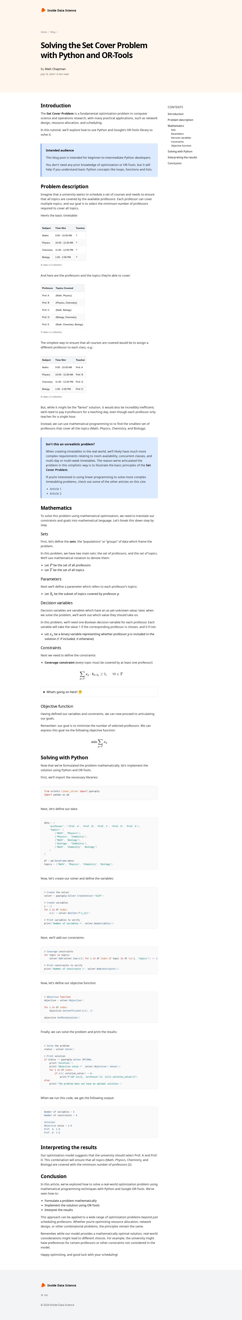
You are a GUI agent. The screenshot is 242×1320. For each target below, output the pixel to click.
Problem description (180, 120)
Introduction (176, 114)
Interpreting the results (182, 157)
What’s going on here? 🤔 (64, 692)
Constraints (177, 141)
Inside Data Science (61, 10)
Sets (173, 129)
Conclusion (175, 163)
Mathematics (176, 126)
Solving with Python (180, 151)
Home (44, 32)
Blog (53, 32)
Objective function (181, 145)
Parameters (177, 133)
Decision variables (181, 137)
